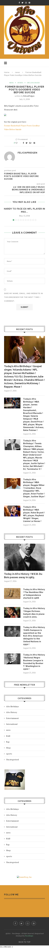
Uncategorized (33, 83)
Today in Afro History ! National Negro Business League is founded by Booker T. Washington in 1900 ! (34, 662)
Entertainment (12, 718)
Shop (8, 747)
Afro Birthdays (12, 706)
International (12, 724)
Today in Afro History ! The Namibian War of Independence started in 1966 (34, 593)
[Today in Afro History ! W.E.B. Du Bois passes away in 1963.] (24, 557)
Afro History (11, 712)
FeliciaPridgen (28, 96)
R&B (8, 736)
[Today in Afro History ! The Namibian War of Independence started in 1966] (12, 593)
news (17, 72)
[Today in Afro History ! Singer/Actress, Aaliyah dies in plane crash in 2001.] (12, 612)
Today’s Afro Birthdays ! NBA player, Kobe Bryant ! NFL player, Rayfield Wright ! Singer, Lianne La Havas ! (34, 514)
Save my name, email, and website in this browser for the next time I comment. (23, 297)
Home (6, 72)
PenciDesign (29, 936)
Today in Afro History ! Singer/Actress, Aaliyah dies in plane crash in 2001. (34, 612)
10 (35, 220)
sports (20, 83)
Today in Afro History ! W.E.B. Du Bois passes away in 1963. (23, 575)
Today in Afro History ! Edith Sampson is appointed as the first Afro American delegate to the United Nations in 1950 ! (34, 636)
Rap (8, 741)
